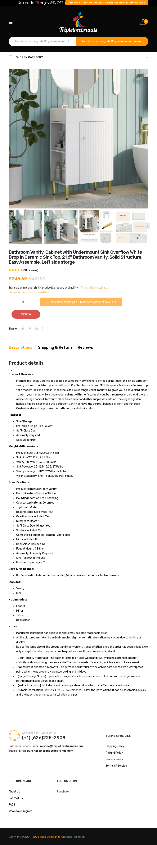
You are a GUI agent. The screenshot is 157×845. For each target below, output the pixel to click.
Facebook (63, 791)
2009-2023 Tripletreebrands (42, 836)
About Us (14, 791)
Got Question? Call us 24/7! (39, 733)
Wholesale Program (20, 811)
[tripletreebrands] (78, 22)
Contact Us (16, 798)
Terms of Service (116, 765)
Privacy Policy (114, 759)
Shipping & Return (55, 347)
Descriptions (20, 347)
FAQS (12, 804)
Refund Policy (114, 752)
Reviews (85, 347)
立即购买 (25, 314)
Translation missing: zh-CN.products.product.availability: (43, 287)
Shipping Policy (115, 746)
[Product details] (10, 370)
